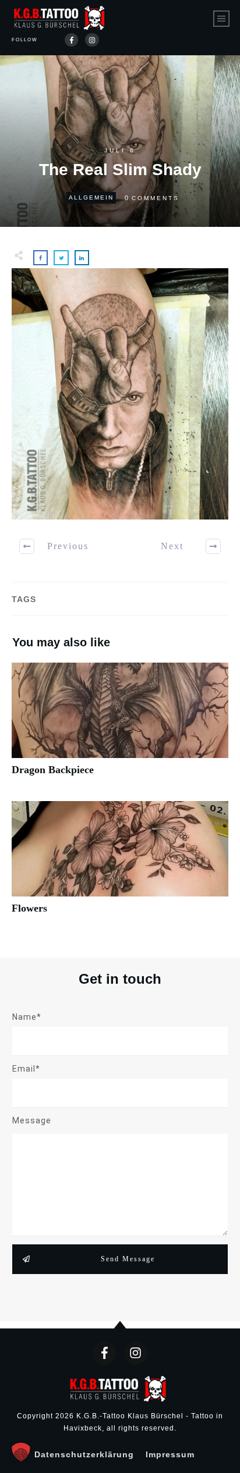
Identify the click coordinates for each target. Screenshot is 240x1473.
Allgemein (91, 197)
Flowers (120, 864)
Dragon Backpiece (120, 726)
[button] (21, 1452)
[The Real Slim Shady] (120, 394)
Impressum (170, 1454)
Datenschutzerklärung (84, 1454)
